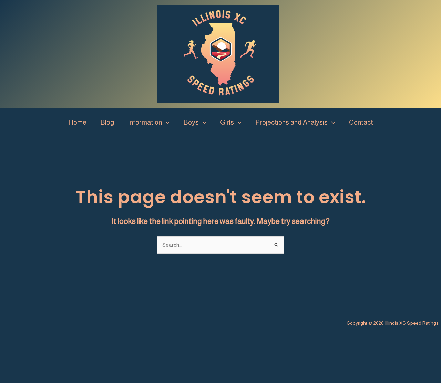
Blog (107, 122)
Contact (361, 122)
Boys (191, 122)
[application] (166, 122)
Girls (227, 122)
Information (145, 122)
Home (77, 122)
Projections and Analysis (291, 122)
